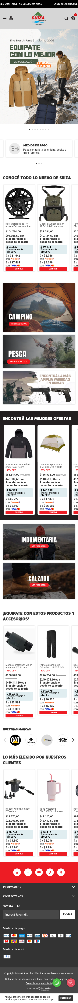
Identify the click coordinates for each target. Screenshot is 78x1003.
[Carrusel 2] (39, 581)
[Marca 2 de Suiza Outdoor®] (31, 740)
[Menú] (5, 18)
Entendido (65, 998)
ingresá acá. (66, 979)
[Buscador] (66, 18)
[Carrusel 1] (39, 76)
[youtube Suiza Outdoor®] (39, 872)
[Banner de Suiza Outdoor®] (39, 307)
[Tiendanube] (39, 989)
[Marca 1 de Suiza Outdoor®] (15, 740)
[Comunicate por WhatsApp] (56, 982)
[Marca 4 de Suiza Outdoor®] (63, 740)
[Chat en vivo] (71, 982)
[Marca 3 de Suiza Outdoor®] (47, 740)
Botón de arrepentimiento (39, 983)
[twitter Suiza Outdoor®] (61, 872)
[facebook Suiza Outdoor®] (28, 872)
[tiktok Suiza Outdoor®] (50, 872)
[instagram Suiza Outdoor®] (17, 872)
